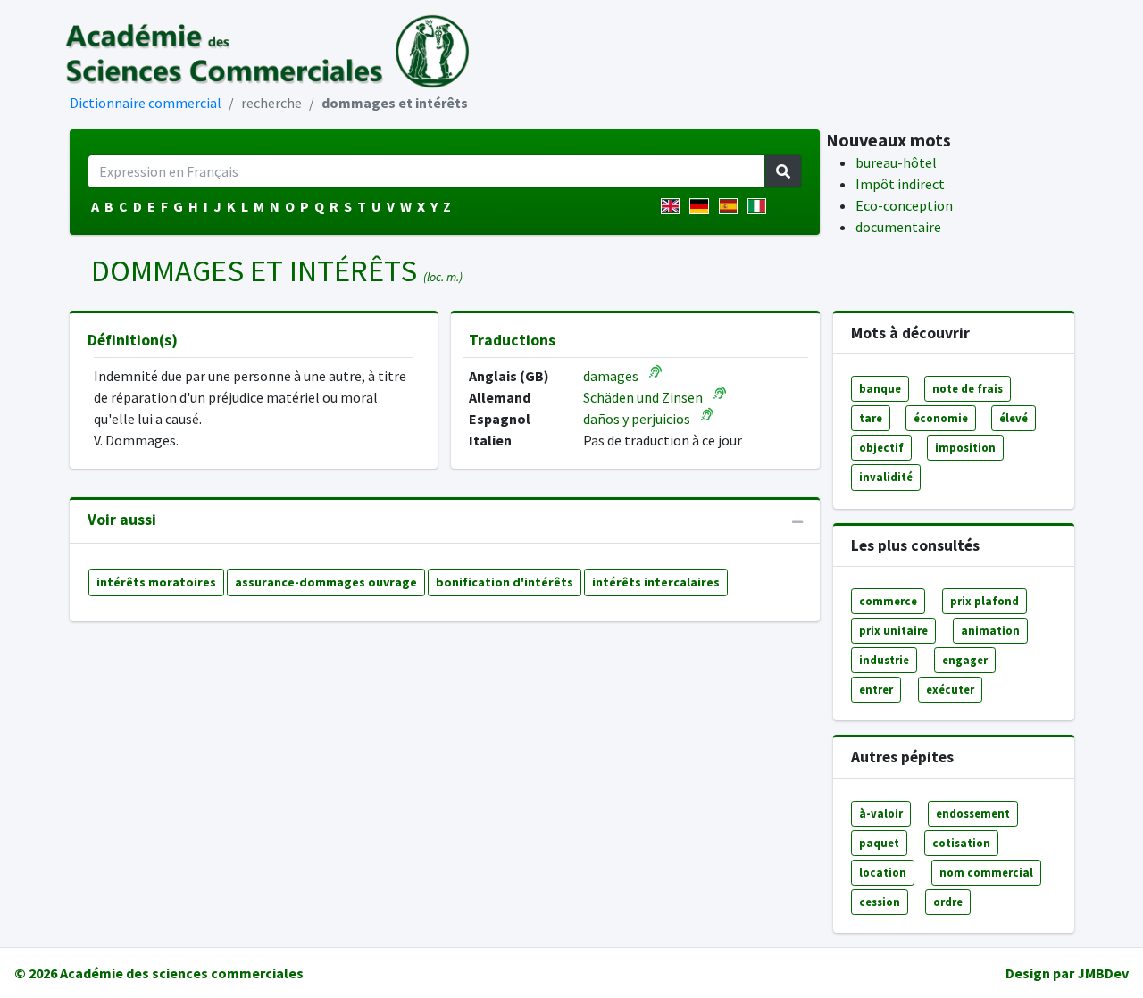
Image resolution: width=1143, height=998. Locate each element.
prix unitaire (893, 630)
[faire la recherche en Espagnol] (732, 206)
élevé (1013, 418)
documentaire (898, 227)
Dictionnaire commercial (145, 103)
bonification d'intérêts (504, 582)
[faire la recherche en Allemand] (702, 206)
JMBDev (1103, 973)
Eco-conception (904, 205)
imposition (965, 447)
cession (879, 901)
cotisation (961, 843)
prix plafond (984, 601)
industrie (884, 660)
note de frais (967, 388)
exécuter (950, 689)
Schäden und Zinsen (643, 397)
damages (611, 376)
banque (880, 388)
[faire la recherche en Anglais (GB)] (674, 206)
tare (870, 418)
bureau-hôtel (896, 162)
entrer (876, 689)
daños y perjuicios (637, 419)
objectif (881, 447)
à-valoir (881, 813)
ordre (948, 901)
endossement (973, 813)
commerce (888, 601)
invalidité (886, 477)
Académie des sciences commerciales (182, 973)
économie (941, 418)
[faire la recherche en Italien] (760, 206)
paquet (879, 843)
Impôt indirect (900, 184)
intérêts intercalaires (656, 582)
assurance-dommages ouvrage (326, 582)
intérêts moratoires (156, 582)
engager (965, 660)
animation (990, 630)
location (882, 872)
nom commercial (986, 872)
